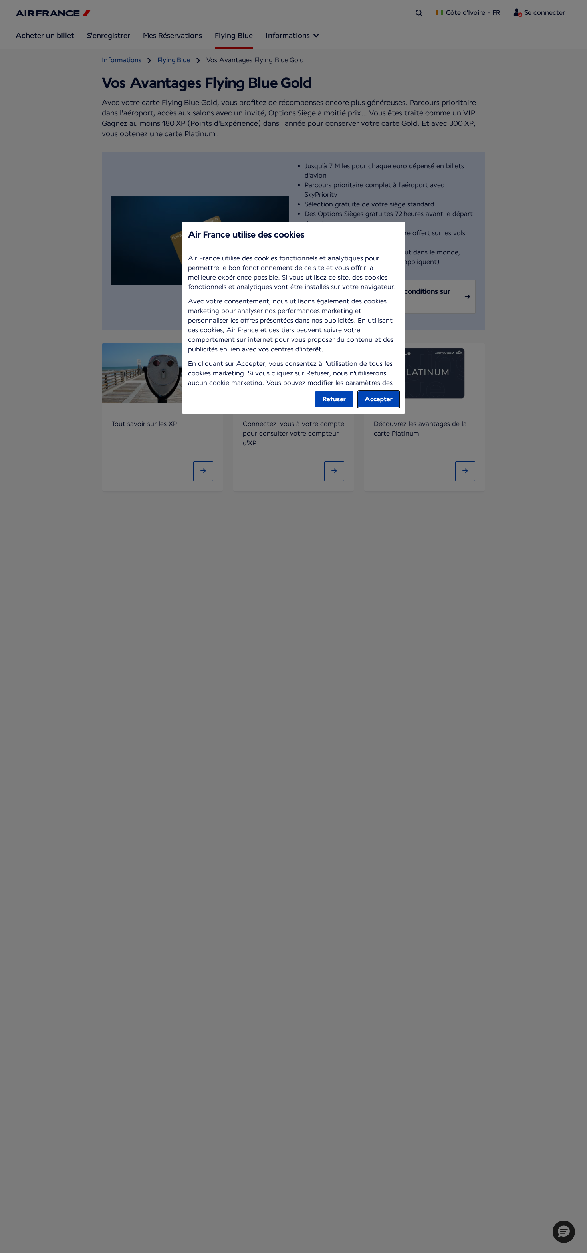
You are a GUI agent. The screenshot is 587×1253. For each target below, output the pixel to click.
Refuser (334, 399)
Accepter (379, 399)
